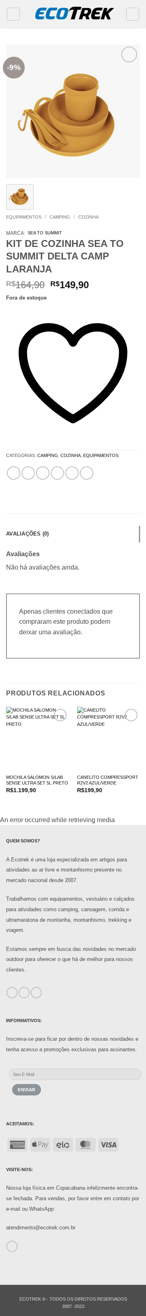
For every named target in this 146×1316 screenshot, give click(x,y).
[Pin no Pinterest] (72, 473)
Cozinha (88, 217)
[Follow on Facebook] (11, 992)
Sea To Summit (45, 232)
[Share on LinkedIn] (86, 473)
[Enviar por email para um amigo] (57, 473)
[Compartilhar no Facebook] (28, 473)
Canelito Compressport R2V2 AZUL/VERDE (107, 780)
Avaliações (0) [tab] (27, 534)
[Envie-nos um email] (11, 1246)
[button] (13, 14)
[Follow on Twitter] (36, 992)
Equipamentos (23, 217)
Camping (59, 217)
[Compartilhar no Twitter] (42, 473)
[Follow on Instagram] (24, 992)
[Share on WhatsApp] (13, 473)
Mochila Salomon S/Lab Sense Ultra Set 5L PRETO (37, 780)
